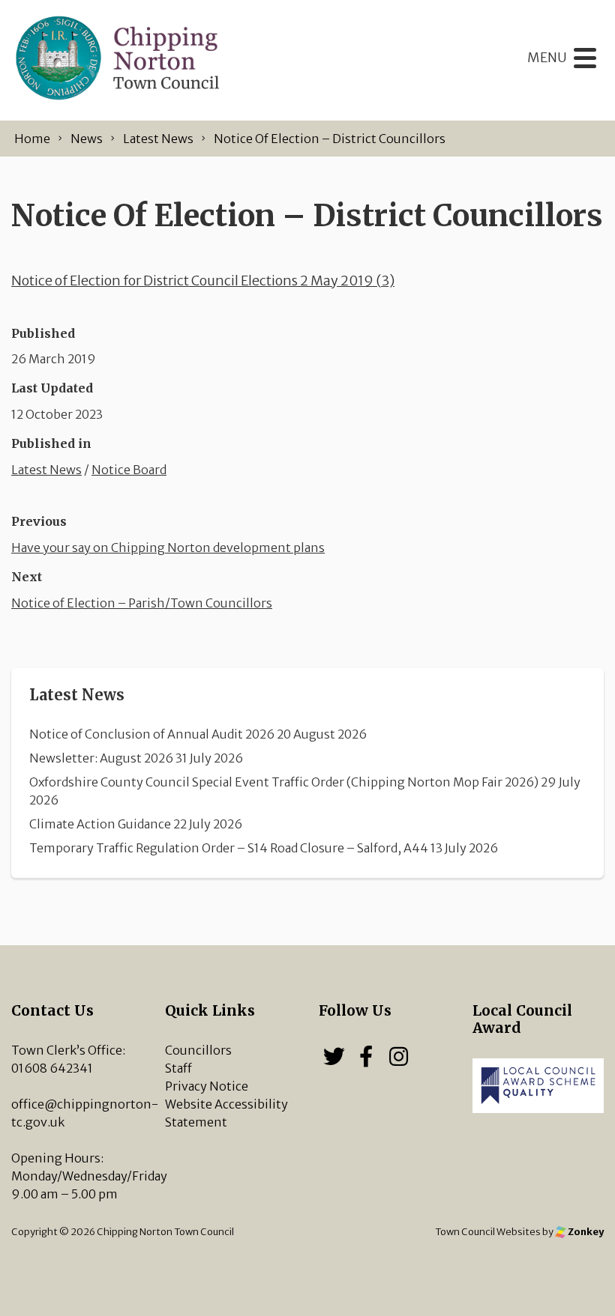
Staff (178, 1068)
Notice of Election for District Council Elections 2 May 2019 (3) (202, 280)
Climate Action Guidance (100, 823)
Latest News (46, 469)
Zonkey (585, 1231)
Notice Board (129, 469)
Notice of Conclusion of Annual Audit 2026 (151, 734)
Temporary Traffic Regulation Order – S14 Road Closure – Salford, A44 (228, 847)
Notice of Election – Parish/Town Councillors (141, 602)
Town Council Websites (488, 1231)
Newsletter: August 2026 (101, 758)
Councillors (198, 1050)
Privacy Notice (206, 1086)
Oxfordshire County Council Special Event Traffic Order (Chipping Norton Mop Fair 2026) (283, 781)
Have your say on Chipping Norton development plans (168, 547)
